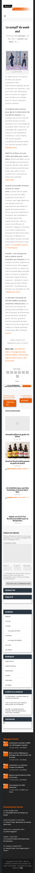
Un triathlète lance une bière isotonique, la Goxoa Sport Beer (17, 490)
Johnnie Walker (11, 355)
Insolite (20, 39)
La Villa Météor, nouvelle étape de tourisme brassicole (16, 697)
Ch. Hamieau (20, 36)
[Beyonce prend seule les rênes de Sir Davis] (5, 776)
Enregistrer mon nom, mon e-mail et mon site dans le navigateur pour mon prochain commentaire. (17, 576)
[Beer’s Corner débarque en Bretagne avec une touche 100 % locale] (5, 754)
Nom (6, 565)
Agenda (7, 616)
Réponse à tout (13, 292)
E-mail (17, 565)
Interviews (8, 680)
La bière (8, 626)
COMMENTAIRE (9, 543)
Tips (21, 868)
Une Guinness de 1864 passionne (17, 786)
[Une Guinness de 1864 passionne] (5, 786)
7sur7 (8, 333)
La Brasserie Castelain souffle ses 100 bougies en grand (19, 744)
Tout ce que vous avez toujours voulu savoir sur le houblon (16, 703)
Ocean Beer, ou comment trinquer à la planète (18, 766)
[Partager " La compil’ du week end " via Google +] (16, 372)
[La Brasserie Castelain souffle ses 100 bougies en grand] (5, 743)
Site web (26, 565)
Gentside (9, 180)
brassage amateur (18, 352)
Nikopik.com (11, 147)
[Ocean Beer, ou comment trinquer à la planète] (5, 766)
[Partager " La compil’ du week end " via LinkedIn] (23, 372)
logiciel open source (13, 358)
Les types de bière (14, 631)
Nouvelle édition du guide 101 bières (17, 435)
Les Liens (8, 645)
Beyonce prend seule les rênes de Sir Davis (20, 776)
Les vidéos (8, 650)
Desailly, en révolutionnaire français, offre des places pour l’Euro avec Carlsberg (15, 710)
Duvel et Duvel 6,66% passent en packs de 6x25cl (17, 462)
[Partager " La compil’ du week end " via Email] (27, 372)
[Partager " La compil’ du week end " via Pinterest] (19, 372)
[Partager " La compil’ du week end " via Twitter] (12, 372)
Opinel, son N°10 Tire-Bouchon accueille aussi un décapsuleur (17, 518)
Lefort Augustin (11, 831)
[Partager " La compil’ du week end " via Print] (17, 376)
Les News (8, 685)
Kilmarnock (23, 355)
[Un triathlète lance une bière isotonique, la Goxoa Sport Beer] (17, 476)
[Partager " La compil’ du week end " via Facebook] (8, 372)
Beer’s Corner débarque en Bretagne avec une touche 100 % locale (20, 755)
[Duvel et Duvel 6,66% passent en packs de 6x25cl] (17, 450)
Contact (8, 621)
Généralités (9, 671)
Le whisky (8, 635)
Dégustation (9, 661)
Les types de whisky (14, 640)
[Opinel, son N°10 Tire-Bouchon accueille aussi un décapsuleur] (17, 505)
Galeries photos (10, 666)
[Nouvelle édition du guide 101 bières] (17, 423)
